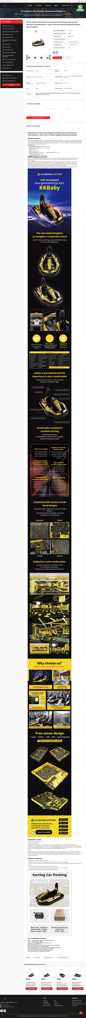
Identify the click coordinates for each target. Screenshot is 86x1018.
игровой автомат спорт (7, 49)
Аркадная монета (6, 44)
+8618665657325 (11, 80)
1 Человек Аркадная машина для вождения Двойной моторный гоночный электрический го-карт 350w (31, 984)
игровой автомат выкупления (9, 59)
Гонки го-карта (36, 957)
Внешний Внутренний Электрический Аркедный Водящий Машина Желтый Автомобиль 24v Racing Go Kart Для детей (77, 984)
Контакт (68, 57)
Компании (45, 1000)
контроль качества (46, 1003)
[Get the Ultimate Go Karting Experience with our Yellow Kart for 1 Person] (38, 41)
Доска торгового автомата (8, 28)
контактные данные (47, 1005)
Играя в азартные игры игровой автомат (9, 41)
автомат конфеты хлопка (8, 65)
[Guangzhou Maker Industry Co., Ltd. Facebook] (77, 1)
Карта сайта (56, 1003)
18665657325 (14, 78)
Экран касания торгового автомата (10, 31)
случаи (55, 1002)
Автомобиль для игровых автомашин (32, 14)
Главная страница (18, 14)
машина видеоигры (6, 68)
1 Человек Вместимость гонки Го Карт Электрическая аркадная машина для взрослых (62, 984)
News (55, 1000)
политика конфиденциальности (58, 1005)
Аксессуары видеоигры (7, 62)
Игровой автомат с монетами (9, 52)
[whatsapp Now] (80, 8)
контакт (11, 84)
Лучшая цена (57, 57)
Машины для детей (6, 47)
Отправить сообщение (38, 117)
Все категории (74, 1005)
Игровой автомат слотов (8, 25)
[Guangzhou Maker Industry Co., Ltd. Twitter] (79, 1)
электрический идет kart (62, 957)
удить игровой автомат (7, 37)
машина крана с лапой (7, 34)
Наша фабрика (46, 1002)
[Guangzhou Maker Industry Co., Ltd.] (4, 5)
